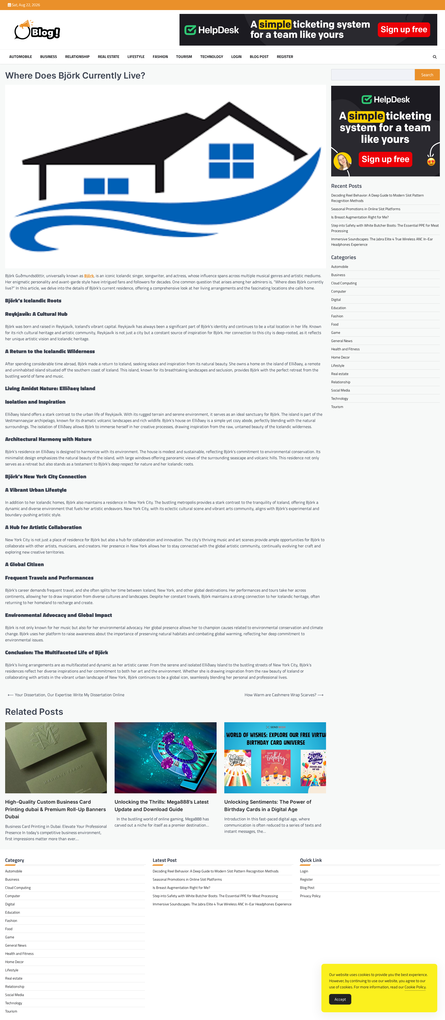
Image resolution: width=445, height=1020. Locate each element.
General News (342, 340)
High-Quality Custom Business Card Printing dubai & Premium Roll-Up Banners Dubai (55, 809)
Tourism (184, 57)
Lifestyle (135, 57)
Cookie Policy (415, 987)
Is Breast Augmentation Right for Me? (360, 217)
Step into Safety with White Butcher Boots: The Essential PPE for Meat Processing (215, 895)
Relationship (77, 57)
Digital (336, 299)
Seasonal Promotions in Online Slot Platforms (365, 208)
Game (335, 332)
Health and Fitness (345, 349)
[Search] (435, 57)
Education (338, 307)
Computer (338, 291)
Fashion (160, 57)
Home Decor (340, 357)
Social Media (340, 390)
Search (427, 75)
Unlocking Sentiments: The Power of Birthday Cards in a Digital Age (267, 805)
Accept (340, 999)
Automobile (20, 57)
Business (48, 57)
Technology (211, 57)
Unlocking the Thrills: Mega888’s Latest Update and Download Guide (162, 805)
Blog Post (259, 57)
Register (285, 57)
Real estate (108, 57)
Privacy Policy (310, 895)
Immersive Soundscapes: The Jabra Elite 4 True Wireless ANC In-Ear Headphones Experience (222, 904)
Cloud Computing (344, 283)
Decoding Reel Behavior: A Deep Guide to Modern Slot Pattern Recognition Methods (216, 871)
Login (236, 57)
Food (334, 324)
